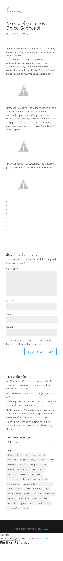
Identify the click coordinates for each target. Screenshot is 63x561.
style (47, 488)
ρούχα (24, 503)
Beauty (24, 33)
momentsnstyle (29, 484)
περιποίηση (12, 503)
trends (10, 493)
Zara (40, 493)
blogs (33, 459)
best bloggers (39, 455)
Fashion (43, 464)
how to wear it (36, 474)
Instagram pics (13, 479)
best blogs (12, 459)
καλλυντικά (24, 498)
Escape (33, 464)
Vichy (18, 493)
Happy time (12, 474)
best (28, 455)
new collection (45, 484)
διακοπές (11, 498)
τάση (48, 503)
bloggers (24, 459)
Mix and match (13, 484)
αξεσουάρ (49, 493)
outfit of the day (14, 488)
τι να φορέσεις (13, 508)
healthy (24, 474)
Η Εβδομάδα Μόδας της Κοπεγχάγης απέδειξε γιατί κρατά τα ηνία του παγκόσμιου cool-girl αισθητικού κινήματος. (29, 385)
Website (10, 327)
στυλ (32, 503)
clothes (42, 459)
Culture (51, 459)
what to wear (29, 493)
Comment (12, 268)
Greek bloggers (23, 469)
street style (37, 488)
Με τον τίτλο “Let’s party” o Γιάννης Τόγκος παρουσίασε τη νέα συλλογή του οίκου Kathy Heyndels (29, 425)
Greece (10, 469)
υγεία (26, 508)
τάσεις (40, 503)
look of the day (29, 479)
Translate (43, 538)
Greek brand (38, 469)
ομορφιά (44, 498)
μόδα (34, 498)
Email (9, 314)
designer (23, 464)
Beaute (10, 455)
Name (10, 301)
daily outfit (12, 464)
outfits (27, 488)
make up (43, 479)
